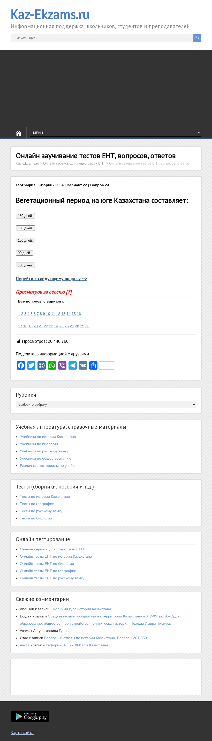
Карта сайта (22, 732)
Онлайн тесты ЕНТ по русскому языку (52, 578)
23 (51, 326)
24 (56, 326)
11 (53, 314)
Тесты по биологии (36, 518)
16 (79, 314)
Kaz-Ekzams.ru (50, 14)
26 (67, 326)
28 (77, 326)
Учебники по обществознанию (45, 458)
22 (46, 326)
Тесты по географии (37, 504)
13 (63, 314)
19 (30, 326)
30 (87, 326)
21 (41, 326)
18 (25, 326)
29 (82, 326)
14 (68, 314)
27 (72, 326)
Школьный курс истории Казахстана (80, 609)
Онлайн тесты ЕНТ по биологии (47, 563)
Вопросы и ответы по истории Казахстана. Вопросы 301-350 (95, 638)
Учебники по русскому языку (44, 451)
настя (24, 645)
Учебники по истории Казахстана (48, 437)
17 (20, 326)
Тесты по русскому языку (41, 511)
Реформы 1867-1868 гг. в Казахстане (77, 645)
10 (48, 314)
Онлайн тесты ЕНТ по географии (48, 571)
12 (58, 314)
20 (36, 326)
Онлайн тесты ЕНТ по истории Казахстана (56, 556)
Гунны (64, 631)
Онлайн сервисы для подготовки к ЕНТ (53, 549)
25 (61, 326)
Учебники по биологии (39, 444)
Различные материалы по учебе (47, 465)
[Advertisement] (106, 88)
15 (74, 314)
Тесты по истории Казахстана (45, 496)
